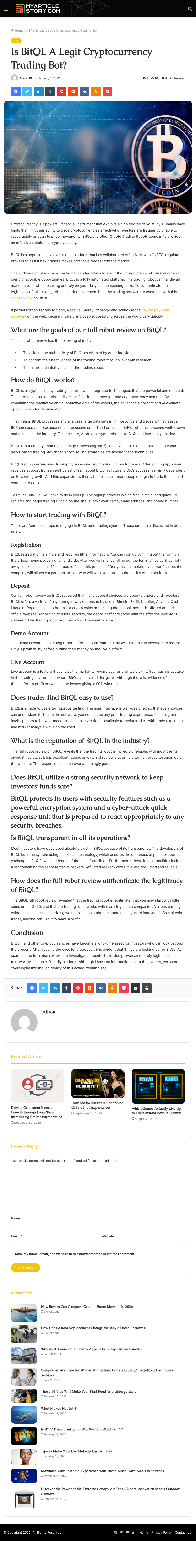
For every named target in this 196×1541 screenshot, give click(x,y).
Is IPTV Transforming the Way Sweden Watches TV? (82, 1429)
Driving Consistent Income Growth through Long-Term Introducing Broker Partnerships (36, 1112)
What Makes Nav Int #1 (59, 1408)
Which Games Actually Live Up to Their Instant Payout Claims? (156, 1110)
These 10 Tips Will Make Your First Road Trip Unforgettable (88, 1391)
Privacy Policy (162, 1532)
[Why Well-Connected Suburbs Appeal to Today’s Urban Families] (24, 1355)
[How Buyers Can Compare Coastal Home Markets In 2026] (24, 1313)
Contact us (183, 1532)
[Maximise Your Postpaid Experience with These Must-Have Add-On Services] (24, 1476)
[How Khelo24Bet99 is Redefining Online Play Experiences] (98, 1084)
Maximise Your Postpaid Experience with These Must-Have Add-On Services (102, 1471)
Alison (24, 78)
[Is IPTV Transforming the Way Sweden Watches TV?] (24, 1436)
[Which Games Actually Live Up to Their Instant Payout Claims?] (158, 1086)
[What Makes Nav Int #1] (24, 1415)
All (28, 30)
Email (16, 1236)
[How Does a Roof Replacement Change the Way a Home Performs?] (24, 1334)
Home (19, 30)
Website (108, 1236)
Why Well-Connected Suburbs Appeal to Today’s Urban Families (91, 1349)
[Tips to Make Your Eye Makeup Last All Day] (24, 1457)
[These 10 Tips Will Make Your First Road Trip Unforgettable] (24, 1396)
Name (16, 1218)
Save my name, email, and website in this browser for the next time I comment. (75, 1254)
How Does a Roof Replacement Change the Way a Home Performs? (94, 1328)
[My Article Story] (38, 8)
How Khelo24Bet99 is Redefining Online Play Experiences (97, 1105)
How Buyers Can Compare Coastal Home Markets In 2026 (87, 1306)
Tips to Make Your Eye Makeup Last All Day (76, 1451)
